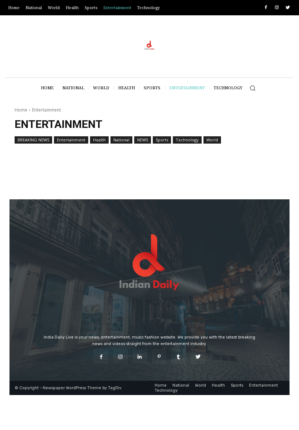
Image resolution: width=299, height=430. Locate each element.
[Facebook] (266, 7)
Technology (187, 139)
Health (99, 139)
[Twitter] (287, 7)
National (121, 139)
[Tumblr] (178, 356)
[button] (252, 88)
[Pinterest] (159, 356)
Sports (162, 139)
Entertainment (71, 139)
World (212, 139)
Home (21, 110)
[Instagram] (276, 7)
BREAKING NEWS (33, 139)
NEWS (142, 139)
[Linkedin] (140, 356)
